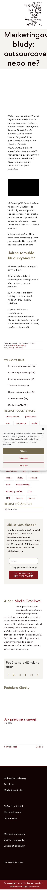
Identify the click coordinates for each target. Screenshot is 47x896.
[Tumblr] (25, 675)
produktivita (18, 348)
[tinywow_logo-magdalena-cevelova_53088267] (12, 12)
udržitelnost (11, 471)
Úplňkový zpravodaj (14, 839)
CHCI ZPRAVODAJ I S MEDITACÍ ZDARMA (23, 575)
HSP (8, 498)
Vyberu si (24, 465)
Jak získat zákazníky (14, 845)
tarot (8, 484)
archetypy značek (14, 491)
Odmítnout (23, 458)
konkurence (21, 423)
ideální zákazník (13, 416)
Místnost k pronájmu (14, 834)
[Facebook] (8, 675)
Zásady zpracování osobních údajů (24, 567)
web (8, 423)
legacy (32, 498)
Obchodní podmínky (34, 883)
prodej (11, 348)
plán (30, 491)
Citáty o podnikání (13, 806)
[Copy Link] (37, 675)
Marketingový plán (13, 790)
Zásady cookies (33, 887)
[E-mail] (31, 675)
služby (20, 478)
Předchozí (11, 746)
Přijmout (23, 451)
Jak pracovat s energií (20, 719)
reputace (33, 478)
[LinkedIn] (14, 675)
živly (24, 471)
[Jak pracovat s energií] (23, 693)
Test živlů (9, 784)
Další (38, 746)
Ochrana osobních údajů (18, 887)
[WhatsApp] (20, 675)
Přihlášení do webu (14, 861)
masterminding (23, 484)
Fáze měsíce (10, 817)
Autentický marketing (18, 346)
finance (19, 498)
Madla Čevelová (27, 601)
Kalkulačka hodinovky (15, 778)
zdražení (35, 471)
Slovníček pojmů (13, 812)
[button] (43, 429)
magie (9, 478)
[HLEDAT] (40, 25)
